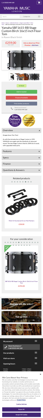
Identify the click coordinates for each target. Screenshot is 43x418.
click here (35, 45)
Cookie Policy (21, 400)
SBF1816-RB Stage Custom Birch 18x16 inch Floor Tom (21, 282)
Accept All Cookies (21, 415)
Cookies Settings (21, 404)
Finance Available (21, 98)
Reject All (21, 409)
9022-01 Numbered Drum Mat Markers (21, 221)
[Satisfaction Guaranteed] (28, 120)
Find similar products (21, 103)
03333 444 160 (9, 2)
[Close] (40, 374)
